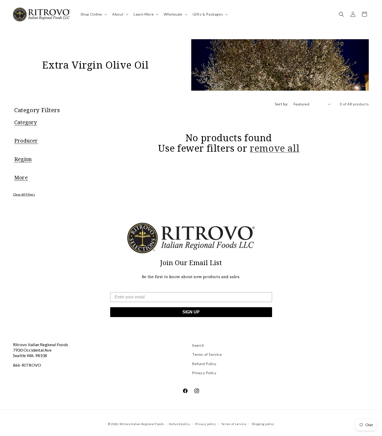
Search (198, 345)
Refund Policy (204, 363)
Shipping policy (263, 424)
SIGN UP (191, 312)
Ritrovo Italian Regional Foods (142, 424)
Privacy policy (205, 424)
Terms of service (234, 424)
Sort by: (281, 104)
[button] (93, 14)
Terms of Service (207, 354)
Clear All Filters (24, 194)
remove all (274, 148)
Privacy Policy (204, 373)
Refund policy (179, 424)
